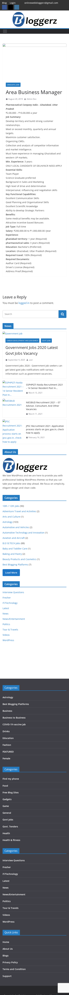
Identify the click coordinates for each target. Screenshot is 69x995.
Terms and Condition (14, 969)
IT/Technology (10, 602)
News (6, 613)
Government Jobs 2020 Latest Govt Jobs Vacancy (31, 350)
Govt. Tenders (10, 826)
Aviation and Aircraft (14, 537)
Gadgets (7, 799)
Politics (6, 624)
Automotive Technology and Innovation (23, 532)
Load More (11, 572)
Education (8, 738)
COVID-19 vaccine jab (14, 724)
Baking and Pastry (12, 553)
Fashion (7, 744)
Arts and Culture (11, 516)
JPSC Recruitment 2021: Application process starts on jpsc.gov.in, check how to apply (45, 429)
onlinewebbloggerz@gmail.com (41, 2)
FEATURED (8, 751)
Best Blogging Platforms (15, 564)
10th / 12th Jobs (11, 506)
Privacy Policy (10, 962)
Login (13, 2)
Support (7, 976)
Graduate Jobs (13, 85)
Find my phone (11, 778)
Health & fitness (11, 840)
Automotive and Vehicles (16, 527)
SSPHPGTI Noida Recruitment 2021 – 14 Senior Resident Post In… (44, 386)
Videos (6, 634)
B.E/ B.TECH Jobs (11, 543)
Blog (4, 2)
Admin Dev (31, 99)
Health (6, 833)
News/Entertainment (14, 618)
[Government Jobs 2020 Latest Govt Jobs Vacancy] (34, 334)
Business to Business (14, 717)
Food (5, 785)
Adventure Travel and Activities (19, 511)
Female (6, 758)
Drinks (6, 731)
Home (6, 942)
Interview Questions (13, 592)
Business (7, 710)
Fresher (7, 597)
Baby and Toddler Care (15, 548)
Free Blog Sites (11, 792)
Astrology (8, 521)
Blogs (6, 955)
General (7, 812)
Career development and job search (22, 340)
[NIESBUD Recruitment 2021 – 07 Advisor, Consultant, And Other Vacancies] (13, 408)
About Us (8, 948)
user (31, 359)
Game (6, 806)
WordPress (8, 640)
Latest (6, 608)
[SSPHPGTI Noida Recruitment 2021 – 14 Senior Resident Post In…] (13, 389)
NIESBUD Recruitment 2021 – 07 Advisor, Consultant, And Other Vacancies (43, 406)
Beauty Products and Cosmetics (19, 559)
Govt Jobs (46, 340)
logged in (24, 303)
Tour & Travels (10, 629)
